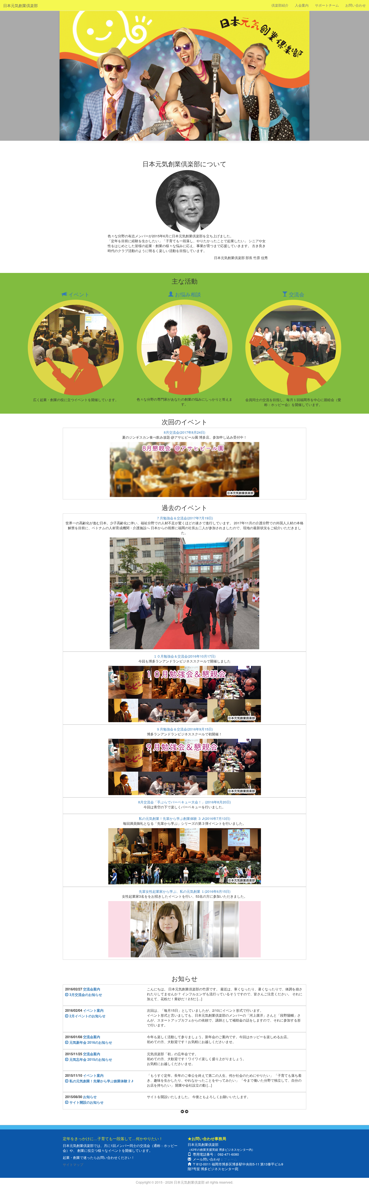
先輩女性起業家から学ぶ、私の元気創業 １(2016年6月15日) (184, 891)
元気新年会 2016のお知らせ (90, 1042)
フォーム (230, 1159)
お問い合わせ (355, 5)
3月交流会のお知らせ (85, 994)
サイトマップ (73, 1164)
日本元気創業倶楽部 (20, 5)
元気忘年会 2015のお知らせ (90, 1059)
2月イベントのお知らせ (87, 1015)
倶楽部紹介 (279, 5)
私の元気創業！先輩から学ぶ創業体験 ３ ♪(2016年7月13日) (184, 818)
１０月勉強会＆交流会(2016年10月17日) (184, 656)
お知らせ (90, 1096)
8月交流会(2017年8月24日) (184, 432)
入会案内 (302, 5)
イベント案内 (93, 1010)
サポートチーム (327, 5)
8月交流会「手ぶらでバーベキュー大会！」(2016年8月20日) (184, 802)
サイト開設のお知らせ (86, 1102)
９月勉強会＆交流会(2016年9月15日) (184, 729)
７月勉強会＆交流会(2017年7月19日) (184, 518)
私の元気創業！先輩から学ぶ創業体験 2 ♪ (101, 1080)
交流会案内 (91, 989)
